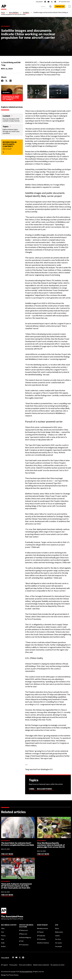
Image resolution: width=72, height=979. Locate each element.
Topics (5, 126)
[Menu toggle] (69, 6)
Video (3, 928)
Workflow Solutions (43, 943)
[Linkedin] (45, 1)
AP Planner (40, 932)
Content (6, 116)
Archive (3, 946)
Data (2, 939)
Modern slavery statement (41, 965)
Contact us (60, 6)
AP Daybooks (41, 936)
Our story (58, 939)
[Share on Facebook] (2, 81)
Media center (59, 932)
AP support (4, 965)
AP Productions (23, 945)
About (57, 928)
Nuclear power (44, 789)
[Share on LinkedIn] (10, 81)
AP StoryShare (41, 939)
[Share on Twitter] (6, 81)
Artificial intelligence (25, 938)
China (31, 789)
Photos (3, 936)
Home (3, 12)
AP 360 (21, 941)
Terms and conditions (25, 965)
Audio (3, 943)
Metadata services (42, 928)
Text (2, 932)
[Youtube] (48, 1)
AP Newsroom (23, 930)
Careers (57, 936)
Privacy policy (13, 965)
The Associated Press (26, 972)
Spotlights (26, 12)
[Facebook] (55, 1)
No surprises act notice (57, 965)
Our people (58, 946)
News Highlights (14, 12)
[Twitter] (52, 1)
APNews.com (23, 934)
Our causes (58, 943)
